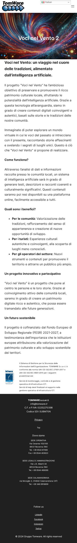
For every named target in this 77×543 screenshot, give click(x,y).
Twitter (39, 528)
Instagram (38, 524)
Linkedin (38, 514)
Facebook (38, 519)
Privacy (39, 419)
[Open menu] (72, 6)
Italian (48, 2)
